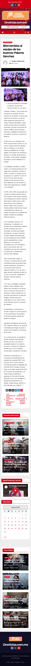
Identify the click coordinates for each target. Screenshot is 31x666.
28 (19, 528)
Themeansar (16, 658)
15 (22, 521)
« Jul (4, 537)
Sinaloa (7, 557)
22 (22, 525)
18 (8, 525)
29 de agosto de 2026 (13, 565)
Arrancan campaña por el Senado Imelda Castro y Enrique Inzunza (20, 398)
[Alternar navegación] (14, 32)
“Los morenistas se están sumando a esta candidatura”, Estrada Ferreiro (10, 399)
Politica (7, 576)
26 (12, 528)
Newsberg (26, 656)
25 (8, 528)
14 (19, 521)
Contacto (17, 662)
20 (15, 525)
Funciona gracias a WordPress (10, 656)
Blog (12, 662)
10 (5, 521)
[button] (25, 32)
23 (26, 525)
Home (8, 662)
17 (5, 525)
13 (15, 521)
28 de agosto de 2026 (13, 584)
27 (15, 528)
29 (22, 528)
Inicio (22, 662)
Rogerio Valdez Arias (18, 61)
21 (19, 525)
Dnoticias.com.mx (15, 22)
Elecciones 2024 (8, 42)
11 (8, 521)
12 (12, 521)
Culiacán (7, 615)
